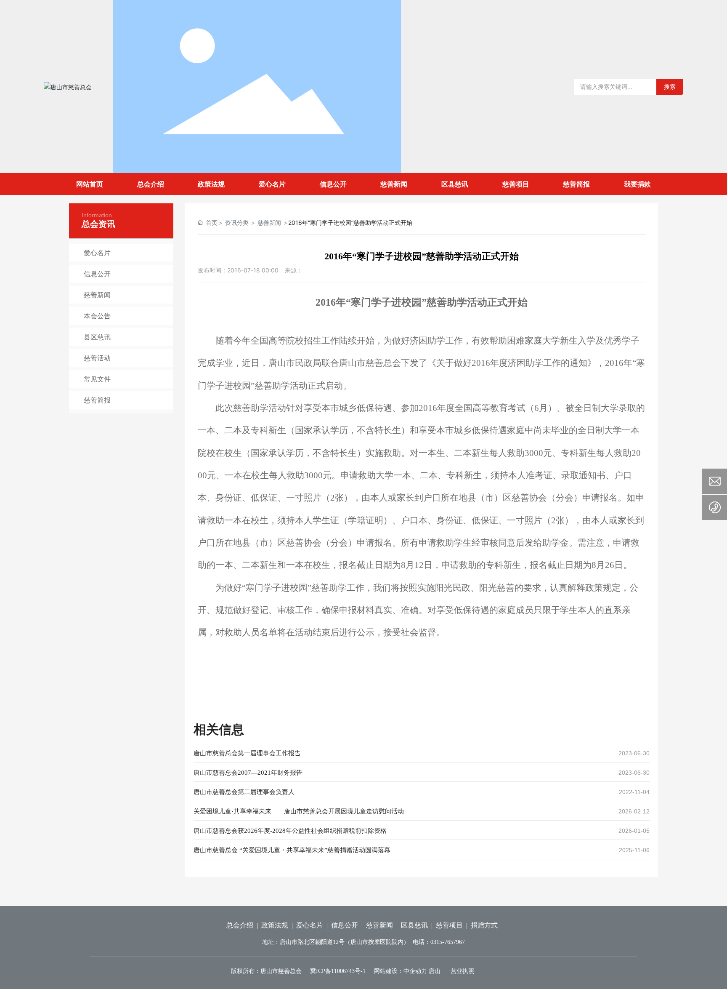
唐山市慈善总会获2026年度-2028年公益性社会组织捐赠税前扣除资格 (290, 830)
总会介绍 (239, 925)
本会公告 (97, 316)
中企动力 (415, 971)
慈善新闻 (97, 295)
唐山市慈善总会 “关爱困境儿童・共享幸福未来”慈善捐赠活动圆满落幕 (292, 850)
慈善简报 (97, 400)
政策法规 (274, 925)
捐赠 (477, 925)
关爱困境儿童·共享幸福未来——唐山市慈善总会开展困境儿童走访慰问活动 (299, 811)
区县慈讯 (414, 925)
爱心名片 (97, 252)
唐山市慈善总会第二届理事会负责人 (244, 792)
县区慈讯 (97, 337)
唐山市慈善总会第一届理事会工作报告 (247, 753)
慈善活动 (97, 358)
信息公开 (97, 273)
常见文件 (97, 379)
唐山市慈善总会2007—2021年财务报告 (248, 772)
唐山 (434, 971)
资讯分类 (237, 222)
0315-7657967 (447, 942)
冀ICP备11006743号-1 (338, 971)
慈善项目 (449, 925)
